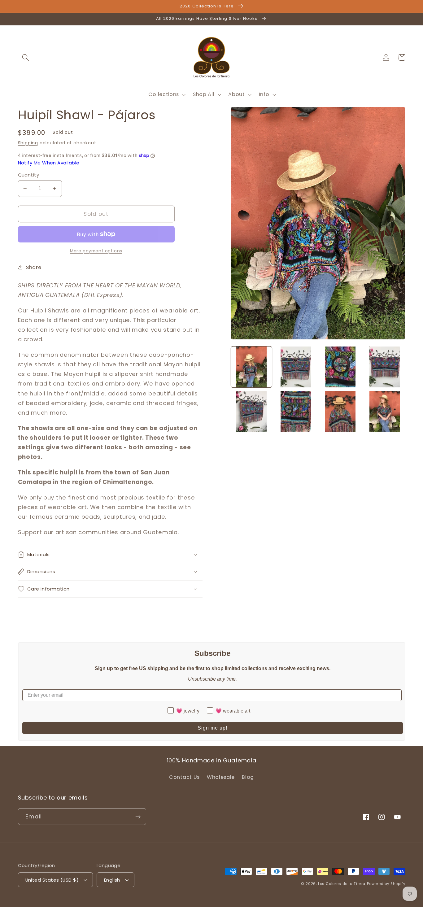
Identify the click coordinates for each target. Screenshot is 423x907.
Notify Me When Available (49, 162)
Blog (248, 777)
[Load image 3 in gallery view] (340, 367)
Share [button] (33, 267)
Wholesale (221, 777)
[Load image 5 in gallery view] (251, 411)
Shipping (28, 143)
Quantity (28, 175)
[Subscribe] (138, 816)
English (112, 880)
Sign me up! (212, 727)
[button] (26, 57)
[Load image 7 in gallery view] (340, 411)
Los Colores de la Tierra (341, 883)
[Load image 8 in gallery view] (384, 411)
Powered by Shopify (386, 883)
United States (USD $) (52, 880)
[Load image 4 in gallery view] (384, 367)
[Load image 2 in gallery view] (295, 367)
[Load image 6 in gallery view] (295, 411)
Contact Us (184, 777)
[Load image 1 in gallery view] (251, 367)
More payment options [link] (96, 251)
